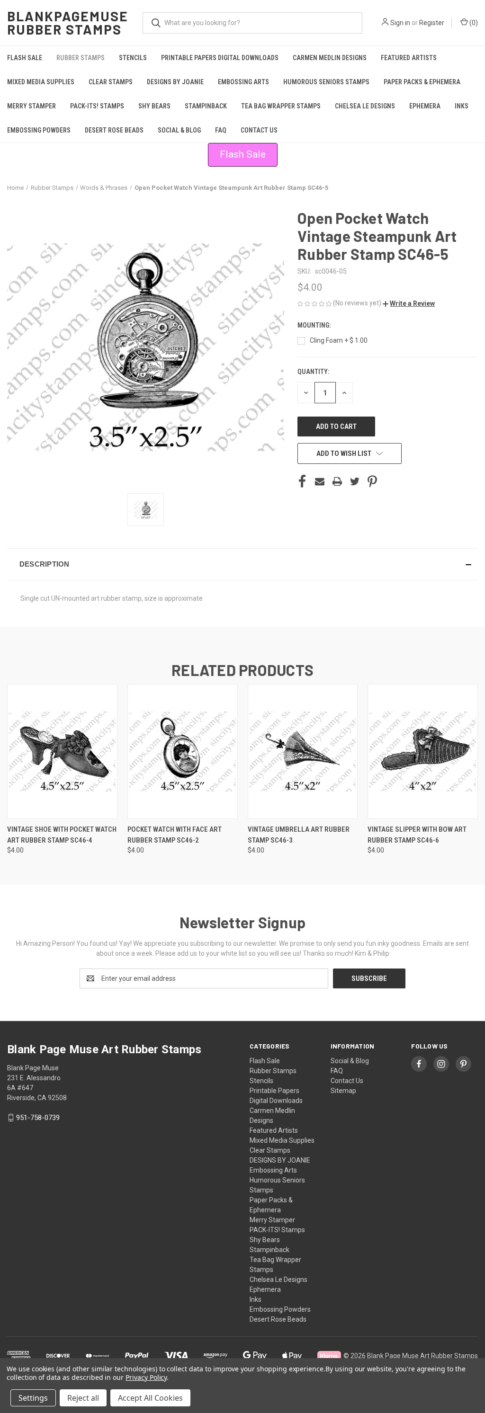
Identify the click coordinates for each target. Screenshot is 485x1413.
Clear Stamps (111, 82)
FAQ (220, 130)
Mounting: (314, 325)
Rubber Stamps (80, 58)
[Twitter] (354, 481)
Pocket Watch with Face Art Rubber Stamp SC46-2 (174, 834)
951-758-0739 (38, 1117)
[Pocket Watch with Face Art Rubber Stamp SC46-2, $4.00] (182, 751)
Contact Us (259, 130)
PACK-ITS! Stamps (97, 106)
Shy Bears (154, 106)
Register (431, 23)
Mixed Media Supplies (40, 82)
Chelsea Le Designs (365, 106)
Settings (33, 1398)
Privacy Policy (146, 1377)
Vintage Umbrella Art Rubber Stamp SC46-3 (299, 834)
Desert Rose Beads (114, 130)
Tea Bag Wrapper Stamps (281, 106)
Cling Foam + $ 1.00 (339, 340)
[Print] (337, 481)
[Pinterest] (372, 481)
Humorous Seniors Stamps (326, 82)
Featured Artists (409, 58)
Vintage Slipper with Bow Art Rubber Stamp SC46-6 (417, 834)
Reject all (83, 1398)
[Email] (319, 481)
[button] (409, 303)
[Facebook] (302, 481)
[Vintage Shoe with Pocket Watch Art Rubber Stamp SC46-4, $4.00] (62, 751)
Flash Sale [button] (243, 154)
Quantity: (313, 371)
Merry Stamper (31, 106)
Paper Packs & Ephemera (422, 82)
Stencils (133, 58)
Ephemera (424, 106)
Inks (461, 106)
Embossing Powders (39, 130)
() (473, 23)
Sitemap (343, 1090)
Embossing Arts (243, 82)
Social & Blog (179, 130)
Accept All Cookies (150, 1398)
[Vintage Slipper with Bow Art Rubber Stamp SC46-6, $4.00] (422, 751)
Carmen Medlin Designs (330, 58)
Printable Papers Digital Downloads (219, 58)
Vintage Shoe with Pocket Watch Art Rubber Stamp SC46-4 (62, 834)
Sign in (400, 23)
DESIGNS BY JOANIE (175, 82)
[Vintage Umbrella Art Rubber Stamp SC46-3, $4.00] (303, 751)
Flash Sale (24, 58)
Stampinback (206, 106)
